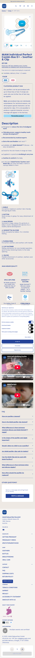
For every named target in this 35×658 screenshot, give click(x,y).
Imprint (5, 590)
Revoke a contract (7, 581)
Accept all (17, 341)
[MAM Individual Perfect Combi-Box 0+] (17, 29)
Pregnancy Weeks (9, 540)
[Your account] (24, 6)
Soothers (6, 550)
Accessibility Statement (11, 597)
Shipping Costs (8, 573)
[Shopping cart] (28, 6)
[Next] (30, 29)
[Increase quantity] (22, 649)
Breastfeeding (8, 557)
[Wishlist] (20, 6)
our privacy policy (24, 316)
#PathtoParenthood (10, 543)
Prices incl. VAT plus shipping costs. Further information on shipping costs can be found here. (16, 66)
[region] (17, 32)
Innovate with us (9, 600)
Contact (5, 567)
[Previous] (4, 29)
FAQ (3, 570)
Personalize (17, 345)
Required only (17, 350)
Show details (28, 337)
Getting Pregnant (9, 537)
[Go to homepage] (4, 6)
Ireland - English (6, 616)
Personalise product (17, 116)
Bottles (5, 554)
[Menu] (32, 6)
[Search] (16, 6)
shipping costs (23, 638)
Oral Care (6, 560)
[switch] (30, 325)
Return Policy (7, 576)
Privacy (5, 593)
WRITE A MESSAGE (17, 496)
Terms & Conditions (9, 587)
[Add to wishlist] (30, 17)
